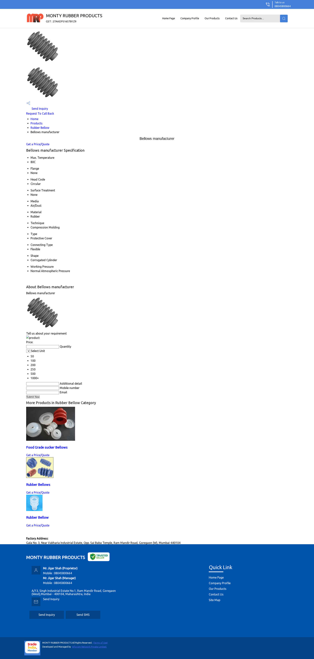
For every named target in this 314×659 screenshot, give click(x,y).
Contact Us (231, 18)
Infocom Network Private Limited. (89, 647)
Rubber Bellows (38, 484)
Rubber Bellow (40, 127)
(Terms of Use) (100, 643)
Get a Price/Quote (37, 144)
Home (34, 119)
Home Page (168, 18)
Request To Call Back (40, 113)
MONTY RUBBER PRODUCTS (74, 18)
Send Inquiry (39, 108)
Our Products (212, 18)
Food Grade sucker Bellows (47, 447)
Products (37, 123)
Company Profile (189, 18)
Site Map (214, 600)
